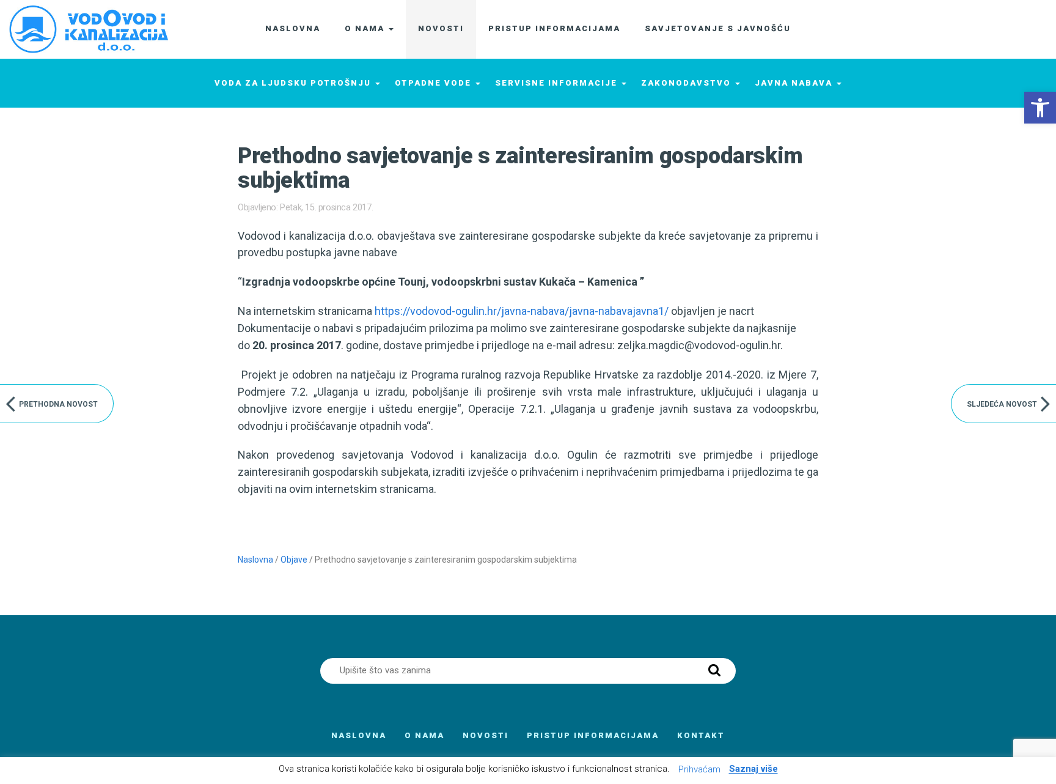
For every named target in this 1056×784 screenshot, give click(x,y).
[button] (1040, 108)
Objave (293, 559)
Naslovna (255, 559)
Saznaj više (753, 769)
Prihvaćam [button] (699, 769)
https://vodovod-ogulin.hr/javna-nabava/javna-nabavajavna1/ (522, 311)
